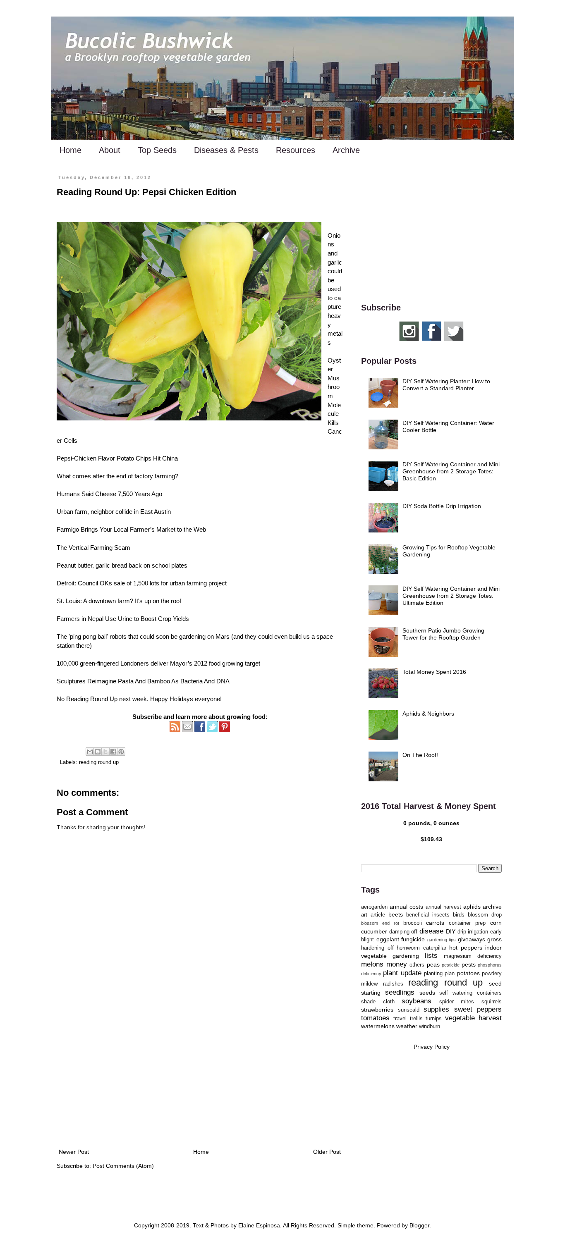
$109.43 (431, 839)
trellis (416, 1019)
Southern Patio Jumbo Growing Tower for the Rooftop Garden (443, 634)
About (109, 150)
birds (458, 915)
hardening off (377, 948)
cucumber (374, 931)
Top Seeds (157, 150)
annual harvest (443, 907)
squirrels (491, 1002)
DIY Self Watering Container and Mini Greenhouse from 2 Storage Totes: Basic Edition (451, 471)
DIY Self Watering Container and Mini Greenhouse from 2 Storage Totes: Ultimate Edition (451, 595)
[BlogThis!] (97, 751)
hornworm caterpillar (421, 948)
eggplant (387, 939)
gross (494, 939)
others (416, 965)
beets (395, 914)
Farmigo (68, 529)
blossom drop (485, 915)
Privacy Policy (432, 1046)
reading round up (99, 762)
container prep (467, 923)
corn (496, 922)
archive (492, 906)
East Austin (155, 511)
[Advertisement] (200, 1078)
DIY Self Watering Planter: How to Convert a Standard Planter (446, 384)
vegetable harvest (473, 1018)
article (378, 915)
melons (372, 964)
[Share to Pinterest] (121, 751)
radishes (393, 984)
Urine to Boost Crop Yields (153, 618)
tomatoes (375, 1018)
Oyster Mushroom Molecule (334, 387)
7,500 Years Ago (140, 493)
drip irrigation (472, 932)
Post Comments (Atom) (123, 1165)
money (396, 964)
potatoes (468, 973)
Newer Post (74, 1151)
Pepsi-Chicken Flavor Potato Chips (104, 458)
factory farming (154, 476)
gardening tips (441, 939)
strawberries (377, 1009)
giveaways (471, 939)
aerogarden (374, 907)
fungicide (413, 939)
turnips (434, 1019)
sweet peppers (478, 1009)
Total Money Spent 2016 (434, 671)
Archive (346, 150)
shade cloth (378, 1002)
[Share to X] (105, 751)
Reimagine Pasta (110, 681)
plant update (402, 973)
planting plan (439, 973)
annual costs (406, 906)
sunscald (408, 1010)
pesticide (451, 964)
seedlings (399, 992)
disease (431, 931)
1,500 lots (146, 583)
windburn (429, 1026)
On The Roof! (420, 755)
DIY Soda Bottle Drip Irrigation (441, 506)
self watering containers (470, 993)
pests (469, 964)
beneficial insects (428, 915)
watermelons (378, 1026)
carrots (435, 922)
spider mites (456, 1002)
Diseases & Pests (226, 150)
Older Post (327, 1151)
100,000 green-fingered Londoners (103, 663)
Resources (295, 150)
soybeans (416, 1001)
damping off (403, 932)
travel (400, 1019)
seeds (427, 992)
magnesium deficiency (473, 956)
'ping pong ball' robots (98, 636)
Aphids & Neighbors (428, 713)
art (364, 915)
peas (433, 964)
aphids (472, 906)
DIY (450, 931)
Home (70, 150)
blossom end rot (380, 923)
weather (406, 1026)
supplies (436, 1009)
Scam (122, 547)
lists (431, 956)
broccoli (412, 923)
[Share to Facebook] (113, 751)
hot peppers (465, 947)
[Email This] (90, 751)
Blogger (419, 1225)
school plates (169, 565)
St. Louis (68, 600)
